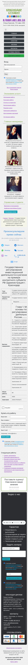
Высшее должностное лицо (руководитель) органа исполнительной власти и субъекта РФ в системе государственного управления (14, 462)
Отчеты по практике (10, 102)
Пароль (6, 69)
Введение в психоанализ (11, 206)
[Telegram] (20, 16)
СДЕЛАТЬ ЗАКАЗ (14, 56)
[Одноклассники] (10, 16)
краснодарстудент (14, 11)
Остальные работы (9, 117)
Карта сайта (14, 661)
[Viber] (16, 16)
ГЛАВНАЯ (14, 33)
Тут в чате (20, 250)
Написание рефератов (10, 110)
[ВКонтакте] (8, 16)
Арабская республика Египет (12, 208)
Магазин (11, 218)
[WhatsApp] (18, 16)
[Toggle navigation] (6, 29)
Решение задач (8, 108)
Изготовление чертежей (11, 113)
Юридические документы (14, 648)
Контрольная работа (10, 105)
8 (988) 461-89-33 (14, 20)
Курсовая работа (9, 100)
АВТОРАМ (14, 44)
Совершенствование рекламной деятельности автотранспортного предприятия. (14, 469)
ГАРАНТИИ (14, 41)
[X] (14, 16)
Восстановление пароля (14, 87)
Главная (5, 218)
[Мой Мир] (12, 16)
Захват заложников (10, 455)
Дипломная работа (9, 97)
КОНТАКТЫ (14, 48)
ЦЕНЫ (14, 37)
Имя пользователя (9, 64)
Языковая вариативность (11, 457)
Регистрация (14, 89)
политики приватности (11, 80)
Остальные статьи (10, 212)
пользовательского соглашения (13, 79)
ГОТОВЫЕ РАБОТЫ (14, 52)
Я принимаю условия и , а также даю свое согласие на (14, 80)
